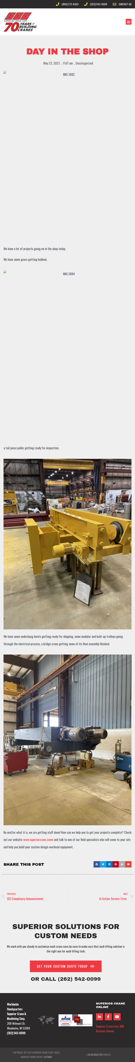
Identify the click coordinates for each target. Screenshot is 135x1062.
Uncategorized (84, 63)
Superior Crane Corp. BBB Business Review (110, 1028)
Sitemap (48, 1057)
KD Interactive (95, 1054)
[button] (128, 22)
